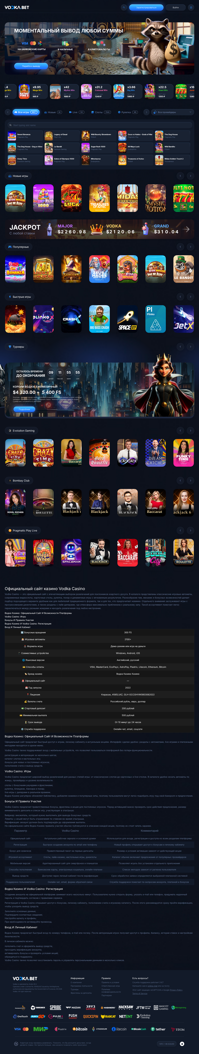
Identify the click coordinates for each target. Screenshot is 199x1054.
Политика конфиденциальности (111, 990)
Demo (15, 214)
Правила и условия (110, 982)
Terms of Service (139, 993)
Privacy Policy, (176, 990)
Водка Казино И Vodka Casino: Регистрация (28, 623)
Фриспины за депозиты (81, 993)
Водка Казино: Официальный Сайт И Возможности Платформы (38, 613)
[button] (8, 112)
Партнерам (107, 995)
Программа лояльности (81, 986)
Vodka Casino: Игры (15, 616)
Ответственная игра (111, 986)
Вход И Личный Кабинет (17, 627)
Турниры (75, 989)
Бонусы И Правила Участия (19, 620)
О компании (76, 982)
